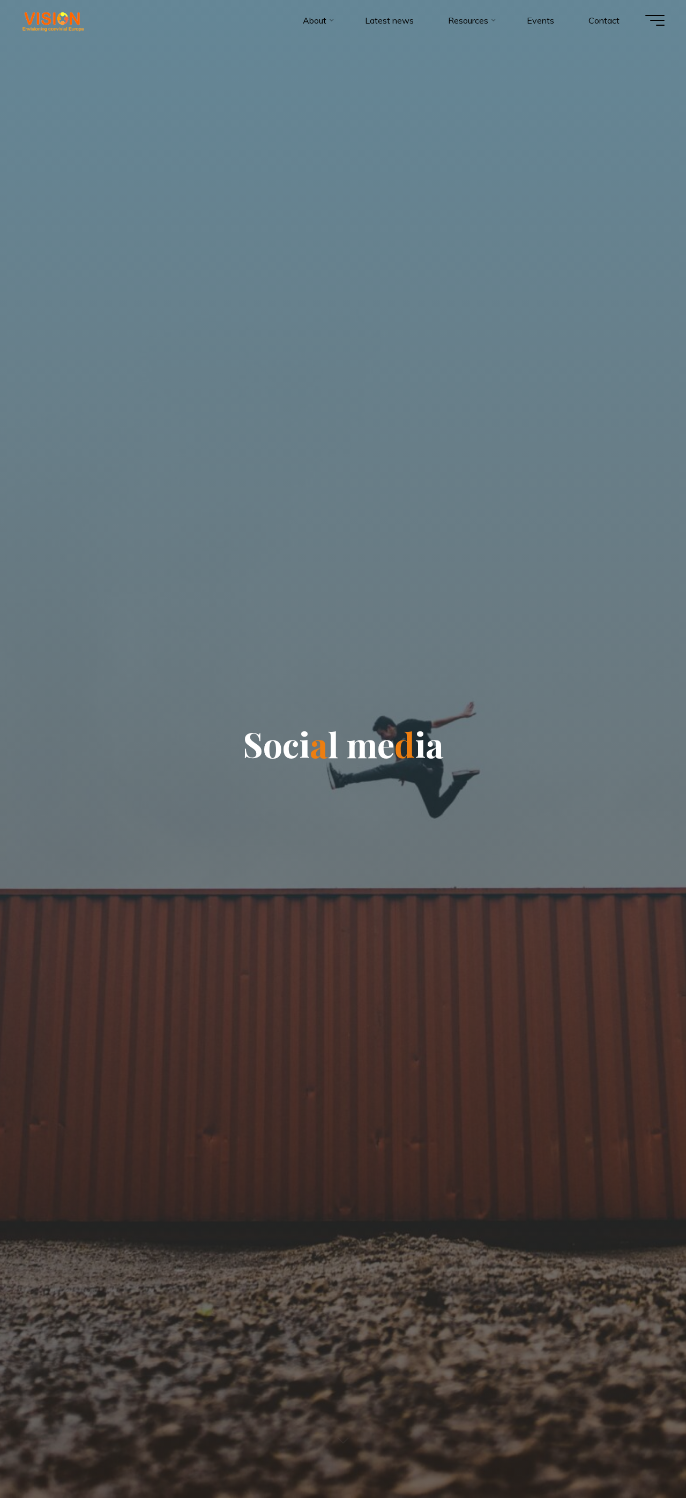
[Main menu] (655, 20)
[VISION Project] (53, 20)
